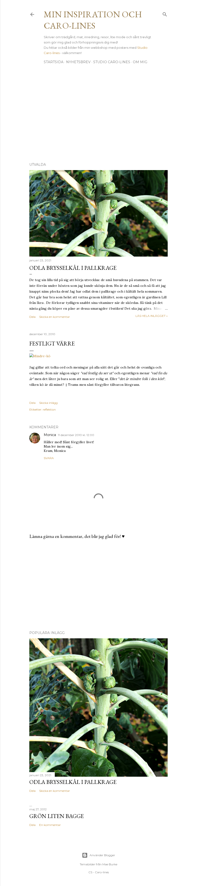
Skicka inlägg (48, 403)
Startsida (53, 62)
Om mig (140, 62)
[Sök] (165, 13)
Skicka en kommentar (54, 317)
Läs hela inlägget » (151, 316)
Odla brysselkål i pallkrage (73, 267)
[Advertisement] (98, 116)
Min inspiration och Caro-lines (93, 20)
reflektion (49, 409)
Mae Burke (109, 864)
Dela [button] (32, 317)
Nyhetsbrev (78, 62)
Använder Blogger (102, 855)
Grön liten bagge (56, 816)
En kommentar (50, 825)
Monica (50, 435)
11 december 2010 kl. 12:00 (76, 435)
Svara (49, 458)
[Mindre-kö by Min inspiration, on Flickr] (39, 356)
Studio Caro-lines (111, 62)
